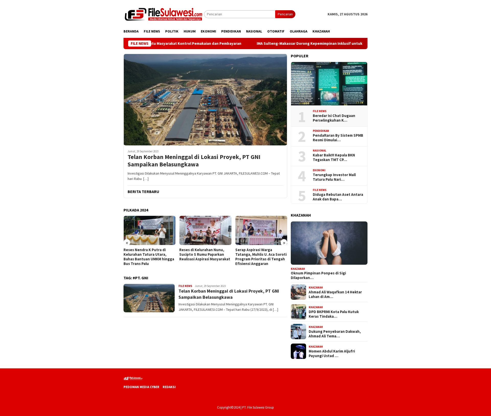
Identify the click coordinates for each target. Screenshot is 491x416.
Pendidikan (321, 131)
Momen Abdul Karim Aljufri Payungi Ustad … (332, 353)
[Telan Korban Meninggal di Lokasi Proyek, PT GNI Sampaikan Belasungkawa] (205, 99)
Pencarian (285, 14)
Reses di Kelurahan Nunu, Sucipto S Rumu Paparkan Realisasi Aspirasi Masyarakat (149, 254)
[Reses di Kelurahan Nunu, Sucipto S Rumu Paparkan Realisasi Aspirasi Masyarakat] (149, 230)
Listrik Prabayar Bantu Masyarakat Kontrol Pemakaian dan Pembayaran (157, 43)
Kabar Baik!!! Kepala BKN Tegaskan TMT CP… (334, 157)
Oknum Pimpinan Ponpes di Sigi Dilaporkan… (318, 275)
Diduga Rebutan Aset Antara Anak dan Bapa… (338, 196)
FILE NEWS (185, 286)
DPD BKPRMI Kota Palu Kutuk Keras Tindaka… (334, 313)
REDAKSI (169, 387)
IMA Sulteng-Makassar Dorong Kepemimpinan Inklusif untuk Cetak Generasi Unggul (309, 43)
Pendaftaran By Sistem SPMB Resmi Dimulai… (338, 137)
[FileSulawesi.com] (164, 14)
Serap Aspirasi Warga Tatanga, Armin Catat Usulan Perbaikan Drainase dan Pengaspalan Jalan (260, 257)
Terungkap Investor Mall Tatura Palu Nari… (334, 177)
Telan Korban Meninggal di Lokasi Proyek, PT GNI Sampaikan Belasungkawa (194, 160)
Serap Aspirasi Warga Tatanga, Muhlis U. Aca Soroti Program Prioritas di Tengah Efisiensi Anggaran (205, 257)
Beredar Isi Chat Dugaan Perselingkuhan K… (334, 118)
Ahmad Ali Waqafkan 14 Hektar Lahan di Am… (335, 294)
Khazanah (298, 268)
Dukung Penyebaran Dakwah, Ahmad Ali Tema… (335, 333)
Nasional (319, 150)
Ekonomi (319, 170)
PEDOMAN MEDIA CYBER (141, 387)
